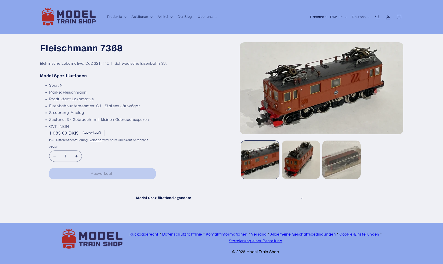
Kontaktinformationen (227, 234)
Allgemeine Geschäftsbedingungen (303, 234)
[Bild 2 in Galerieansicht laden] (301, 160)
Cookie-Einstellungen (359, 234)
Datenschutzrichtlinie (182, 234)
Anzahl (54, 146)
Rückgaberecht (144, 234)
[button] (116, 17)
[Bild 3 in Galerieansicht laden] (341, 160)
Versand (96, 140)
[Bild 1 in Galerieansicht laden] (260, 160)
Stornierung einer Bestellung (255, 241)
